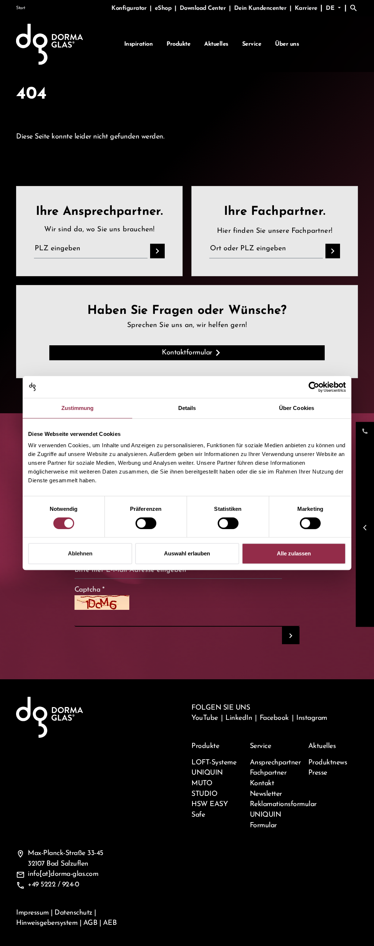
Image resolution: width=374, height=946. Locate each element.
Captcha (90, 589)
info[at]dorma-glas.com (63, 874)
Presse (317, 772)
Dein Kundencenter (261, 8)
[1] (290, 635)
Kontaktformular (187, 352)
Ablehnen (80, 553)
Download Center (204, 8)
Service (252, 44)
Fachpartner (268, 772)
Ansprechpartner (274, 762)
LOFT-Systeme (213, 762)
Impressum (32, 912)
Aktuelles (216, 44)
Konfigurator (129, 8)
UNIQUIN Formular (265, 820)
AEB (110, 923)
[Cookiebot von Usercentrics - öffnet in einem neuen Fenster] (314, 386)
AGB (90, 923)
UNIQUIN (207, 772)
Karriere (306, 8)
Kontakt (262, 783)
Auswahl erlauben (187, 553)
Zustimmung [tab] (77, 408)
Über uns (287, 44)
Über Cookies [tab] (296, 408)
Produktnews (327, 762)
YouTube (204, 718)
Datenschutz (73, 912)
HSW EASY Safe (209, 809)
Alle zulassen (294, 553)
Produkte (178, 44)
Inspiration (138, 44)
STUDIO (204, 794)
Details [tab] (187, 408)
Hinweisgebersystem (46, 923)
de (331, 8)
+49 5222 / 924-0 (53, 884)
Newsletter (266, 794)
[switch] (146, 523)
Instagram (311, 718)
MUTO (201, 783)
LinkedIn (238, 718)
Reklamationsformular (274, 804)
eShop (164, 8)
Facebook (274, 718)
